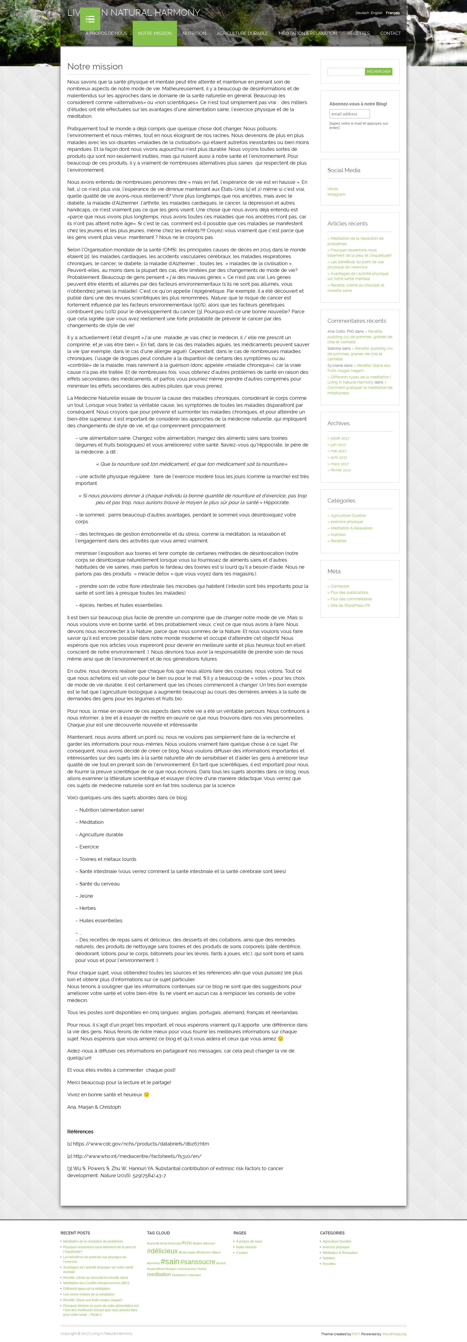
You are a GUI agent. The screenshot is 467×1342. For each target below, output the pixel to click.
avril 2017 (339, 457)
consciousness (187, 1268)
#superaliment (156, 1268)
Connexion (340, 586)
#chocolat (174, 1243)
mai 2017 (338, 451)
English (377, 13)
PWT (356, 1334)
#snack (221, 1263)
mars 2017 (340, 464)
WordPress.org (394, 1334)
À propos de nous (106, 33)
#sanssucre (197, 1262)
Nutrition (194, 33)
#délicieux (162, 1251)
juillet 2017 (340, 438)
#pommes (153, 1263)
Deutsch (362, 13)
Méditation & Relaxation (308, 33)
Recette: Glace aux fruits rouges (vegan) (92, 1300)
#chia (163, 1243)
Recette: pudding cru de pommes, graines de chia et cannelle (360, 336)
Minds (333, 189)
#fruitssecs (204, 1252)
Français (393, 13)
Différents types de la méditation (86, 1289)
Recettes (359, 33)
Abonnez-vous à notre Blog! (358, 104)
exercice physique (347, 522)
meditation (159, 1274)
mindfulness (180, 1275)
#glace (216, 1252)
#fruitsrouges (187, 1252)
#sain (170, 1261)
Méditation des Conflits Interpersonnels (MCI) (96, 1283)
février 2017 (341, 470)
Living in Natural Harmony (133, 12)
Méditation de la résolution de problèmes (93, 1241)
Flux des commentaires (351, 599)
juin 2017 (338, 444)
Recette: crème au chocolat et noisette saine (95, 1278)
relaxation (194, 1275)
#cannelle (153, 1243)
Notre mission (155, 33)
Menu (90, 19)
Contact (391, 33)
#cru (187, 1243)
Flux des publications (349, 592)
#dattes (197, 1243)
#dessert (209, 1243)
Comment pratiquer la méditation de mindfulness (360, 390)
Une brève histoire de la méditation (89, 1294)
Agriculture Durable (242, 33)
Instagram (336, 194)
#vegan (171, 1268)
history (202, 1268)
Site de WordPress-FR (350, 605)
